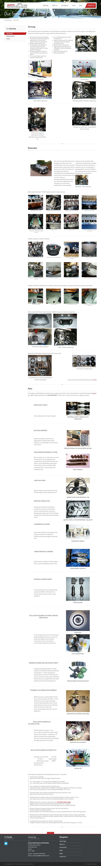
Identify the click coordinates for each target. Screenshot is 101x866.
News (80, 5)
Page (45, 5)
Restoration (10, 36)
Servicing (9, 33)
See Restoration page (64, 802)
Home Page (8, 20)
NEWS (95, 380)
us (54, 5)
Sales (73, 5)
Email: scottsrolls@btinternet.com (38, 856)
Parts (8, 39)
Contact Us (91, 5)
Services (63, 847)
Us (63, 856)
